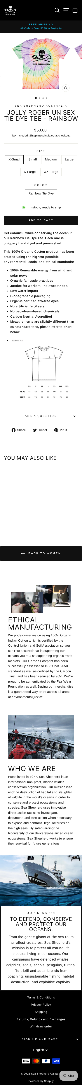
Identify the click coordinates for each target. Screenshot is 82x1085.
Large (69, 159)
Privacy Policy (41, 1004)
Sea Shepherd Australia (41, 105)
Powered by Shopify (41, 1081)
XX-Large (51, 172)
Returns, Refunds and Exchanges (40, 1019)
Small (32, 159)
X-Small (14, 159)
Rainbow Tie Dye (41, 193)
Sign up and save (40, 1039)
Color (41, 185)
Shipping (35, 135)
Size (41, 151)
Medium (51, 159)
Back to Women (44, 553)
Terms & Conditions (41, 997)
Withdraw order (41, 1026)
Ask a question (41, 415)
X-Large (30, 172)
